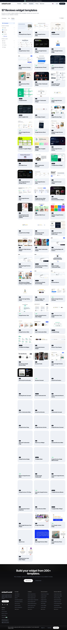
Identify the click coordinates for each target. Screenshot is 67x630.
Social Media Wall (57, 605)
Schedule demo (38, 580)
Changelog (4, 617)
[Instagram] (5, 605)
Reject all (42, 627)
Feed (9, 18)
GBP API (16, 597)
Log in (57, 3)
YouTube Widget (43, 605)
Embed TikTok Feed (31, 607)
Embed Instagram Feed (31, 601)
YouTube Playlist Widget (58, 603)
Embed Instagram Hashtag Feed (33, 599)
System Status (4, 615)
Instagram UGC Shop (57, 601)
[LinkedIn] (7, 605)
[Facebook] (3, 605)
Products (19, 3)
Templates (31, 3)
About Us (3, 609)
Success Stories (4, 611)
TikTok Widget (43, 603)
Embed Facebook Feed (31, 605)
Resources (42, 3)
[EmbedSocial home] (6, 3)
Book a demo (62, 3)
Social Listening (17, 603)
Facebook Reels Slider (57, 599)
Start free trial (28, 580)
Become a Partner (4, 613)
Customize (49, 627)
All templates (4, 18)
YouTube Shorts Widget (58, 607)
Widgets (25, 3)
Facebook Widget (44, 601)
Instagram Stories (43, 599)
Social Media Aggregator (19, 599)
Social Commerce (17, 605)
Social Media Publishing (18, 601)
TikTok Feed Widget (57, 597)
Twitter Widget (43, 607)
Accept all (56, 627)
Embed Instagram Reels (31, 597)
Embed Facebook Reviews (32, 603)
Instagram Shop (43, 597)
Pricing (37, 3)
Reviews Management (18, 607)
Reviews (12, 18)
